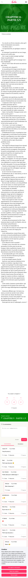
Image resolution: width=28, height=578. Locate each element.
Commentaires (7, 443)
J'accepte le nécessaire (14, 567)
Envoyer (24, 439)
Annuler (17, 439)
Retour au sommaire (6, 34)
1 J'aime (5, 455)
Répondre (11, 455)
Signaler (14, 408)
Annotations (20, 444)
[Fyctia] (14, 2)
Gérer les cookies (14, 571)
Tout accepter (14, 575)
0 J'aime (8, 490)
